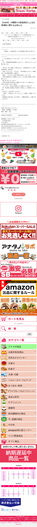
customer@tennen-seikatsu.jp (15, 130)
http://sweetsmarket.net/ (17, 38)
